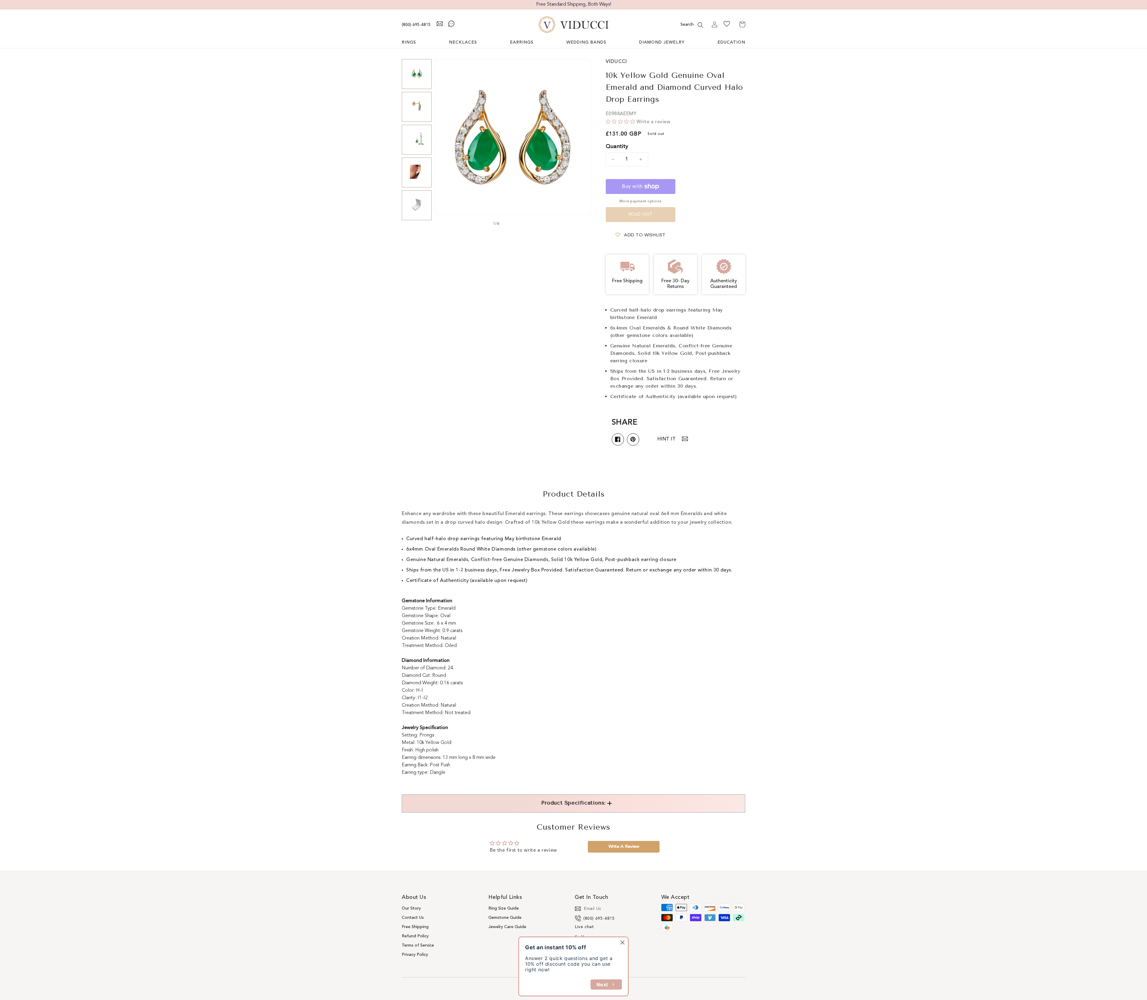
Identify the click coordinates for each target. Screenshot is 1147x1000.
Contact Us (413, 918)
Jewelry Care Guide (507, 927)
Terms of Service (418, 945)
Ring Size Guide (503, 908)
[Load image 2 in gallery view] (417, 107)
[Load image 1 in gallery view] (417, 74)
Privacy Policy (415, 955)
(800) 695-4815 (416, 25)
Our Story (411, 908)
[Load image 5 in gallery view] (417, 205)
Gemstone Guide (505, 918)
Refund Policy (415, 936)
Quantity (617, 146)
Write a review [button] (623, 847)
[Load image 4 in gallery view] (417, 172)
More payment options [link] (640, 201)
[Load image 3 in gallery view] (417, 140)
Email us (592, 909)
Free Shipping (415, 927)
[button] (700, 25)
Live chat (584, 927)
